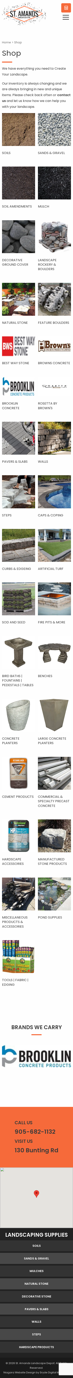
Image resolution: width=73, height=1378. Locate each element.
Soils (36, 1246)
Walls (36, 1322)
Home (6, 42)
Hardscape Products (36, 1347)
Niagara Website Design (19, 1372)
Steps (36, 1334)
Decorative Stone (36, 1296)
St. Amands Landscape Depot (35, 1363)
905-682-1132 (35, 1132)
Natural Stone (36, 1284)
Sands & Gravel (36, 1258)
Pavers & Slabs (36, 1309)
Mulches (37, 1271)
